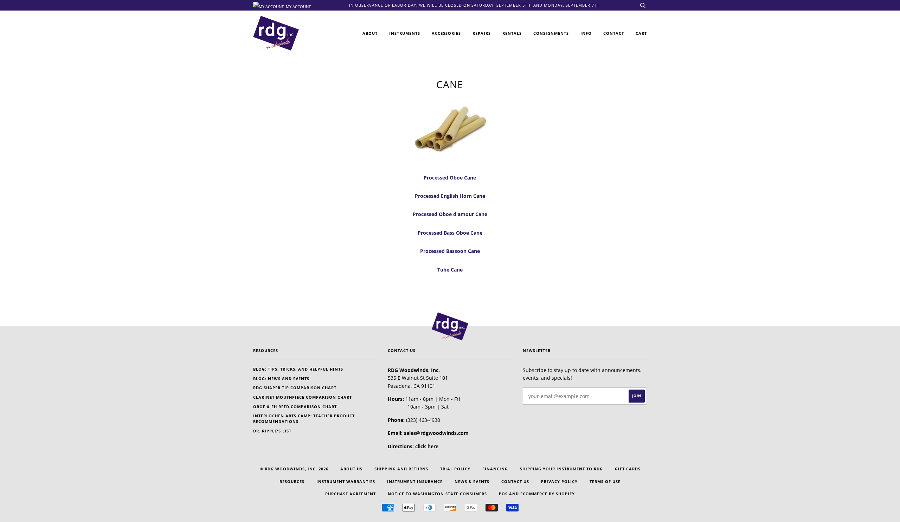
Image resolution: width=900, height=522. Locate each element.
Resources (291, 481)
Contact (613, 33)
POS (503, 493)
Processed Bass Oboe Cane (450, 232)
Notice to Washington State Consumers (437, 493)
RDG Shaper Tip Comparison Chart (294, 387)
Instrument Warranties (345, 481)
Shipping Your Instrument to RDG (561, 468)
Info (586, 33)
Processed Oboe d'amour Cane (450, 214)
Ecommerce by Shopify (547, 493)
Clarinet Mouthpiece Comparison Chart (302, 397)
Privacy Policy (559, 481)
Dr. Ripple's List (272, 430)
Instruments (404, 33)
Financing (495, 468)
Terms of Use (605, 481)
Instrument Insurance (415, 481)
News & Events (472, 481)
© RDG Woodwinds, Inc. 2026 (294, 468)
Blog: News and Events (281, 378)
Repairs (481, 33)
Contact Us (515, 481)
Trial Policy (455, 468)
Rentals (512, 33)
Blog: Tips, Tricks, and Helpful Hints (298, 369)
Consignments (551, 33)
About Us (351, 468)
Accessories (446, 33)
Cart (641, 33)
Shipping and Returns (401, 468)
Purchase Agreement (350, 493)
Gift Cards (628, 468)
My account (298, 6)
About (370, 33)
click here (426, 446)
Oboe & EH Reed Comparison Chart (295, 406)
